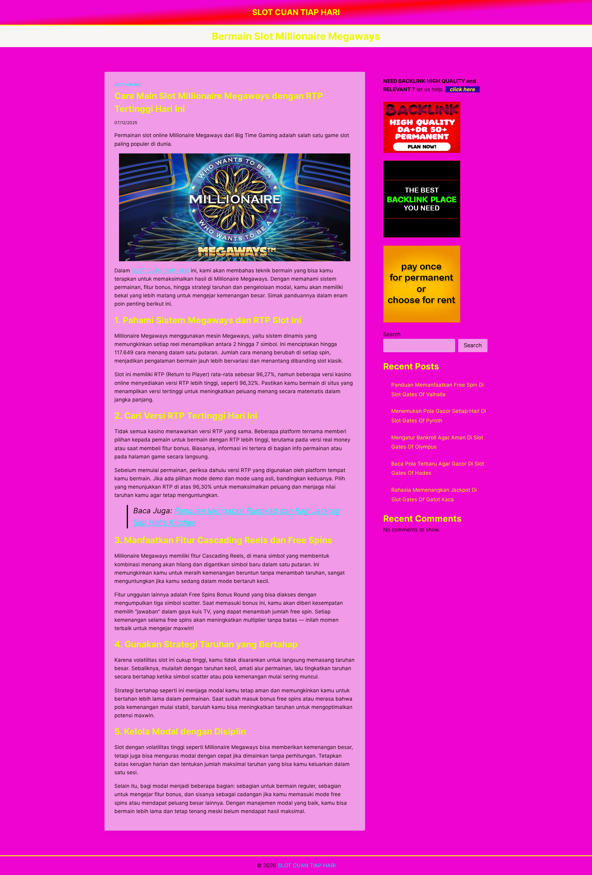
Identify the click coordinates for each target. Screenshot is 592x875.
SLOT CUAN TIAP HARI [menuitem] (160, 270)
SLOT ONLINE (127, 84)
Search (392, 334)
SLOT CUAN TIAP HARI (306, 865)
